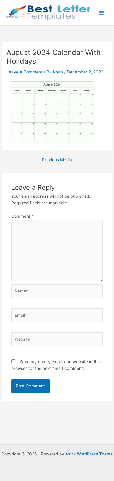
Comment (22, 216)
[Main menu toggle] (102, 12)
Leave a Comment (24, 72)
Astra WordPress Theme (89, 454)
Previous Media (57, 160)
